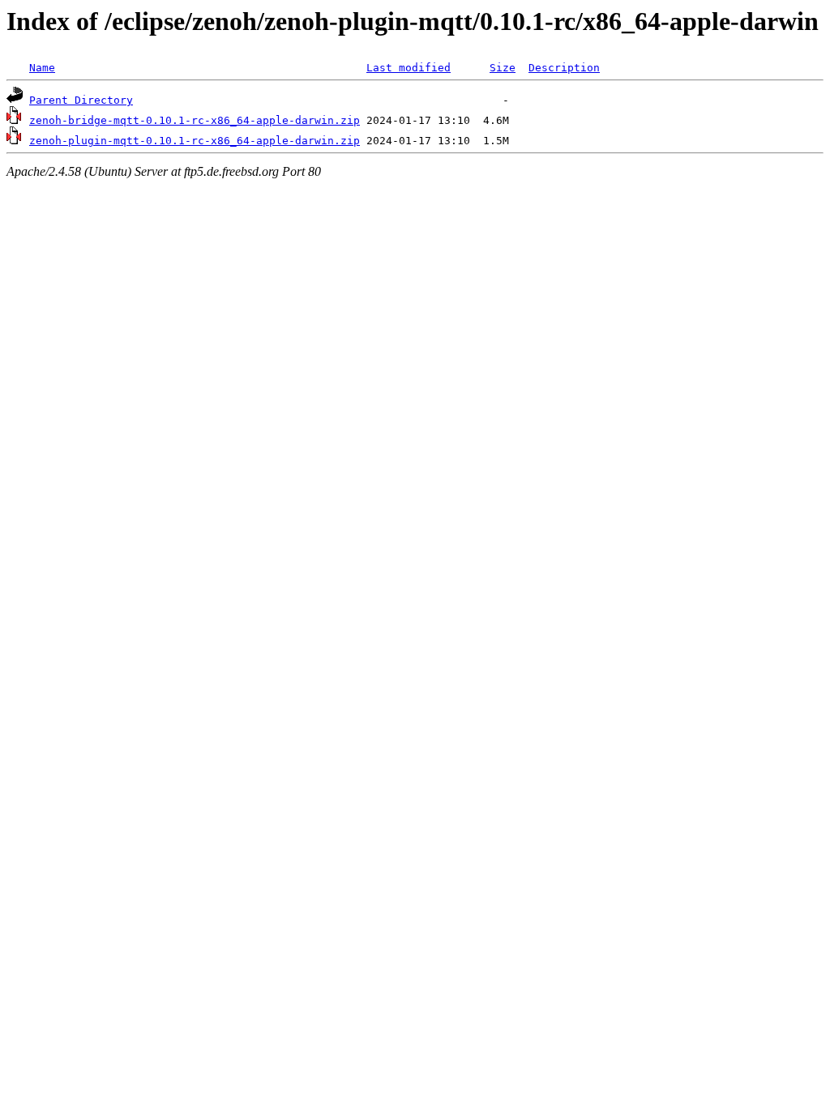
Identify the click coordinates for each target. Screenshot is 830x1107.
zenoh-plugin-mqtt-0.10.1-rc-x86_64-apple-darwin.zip (194, 141)
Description (564, 68)
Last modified (408, 68)
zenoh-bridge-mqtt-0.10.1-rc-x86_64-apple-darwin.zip (194, 120)
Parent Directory (81, 100)
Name (42, 68)
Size (503, 68)
